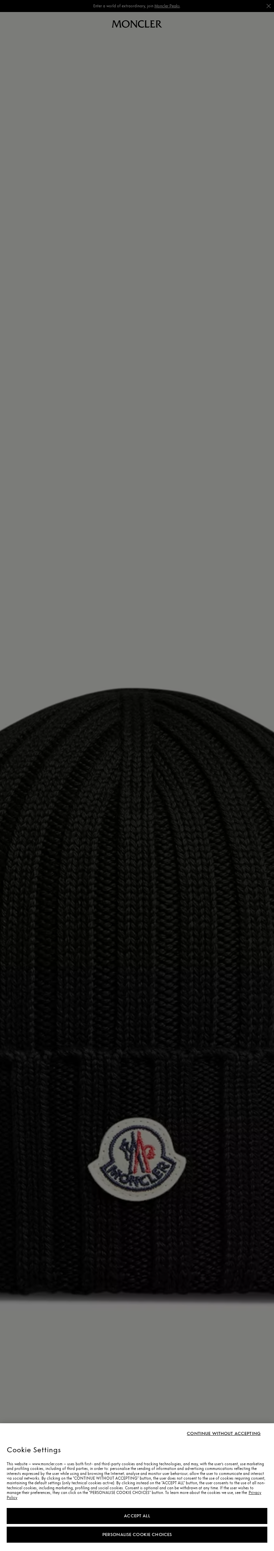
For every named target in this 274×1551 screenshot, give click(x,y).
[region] (137, 1487)
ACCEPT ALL (137, 1516)
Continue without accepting (224, 1433)
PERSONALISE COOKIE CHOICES (137, 1534)
